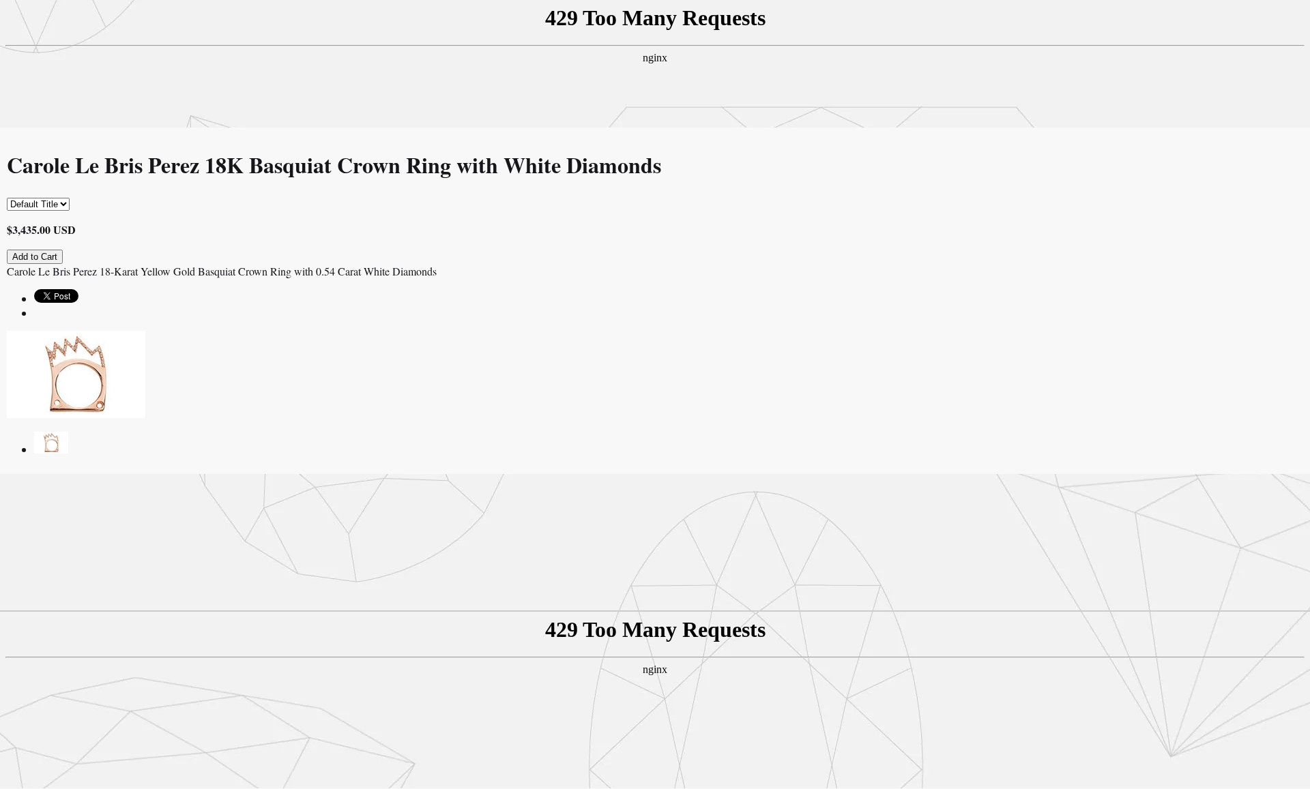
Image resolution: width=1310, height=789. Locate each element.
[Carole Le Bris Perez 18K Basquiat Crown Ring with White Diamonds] (51, 449)
